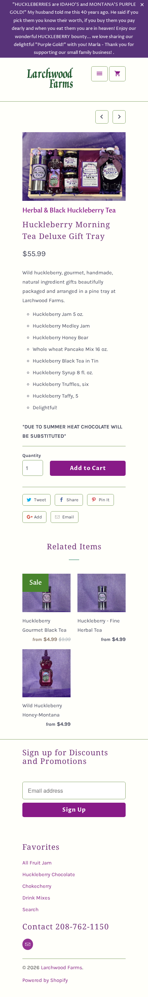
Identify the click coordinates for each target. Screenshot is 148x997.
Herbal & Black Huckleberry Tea (69, 210)
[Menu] (99, 73)
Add (38, 516)
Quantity (31, 455)
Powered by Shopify (45, 980)
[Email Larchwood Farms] (27, 944)
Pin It (104, 499)
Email (68, 516)
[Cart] (117, 73)
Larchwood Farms (61, 967)
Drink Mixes (36, 898)
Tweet (40, 499)
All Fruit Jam (37, 863)
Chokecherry (36, 886)
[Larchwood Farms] (49, 82)
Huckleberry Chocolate (48, 874)
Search (30, 909)
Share (72, 499)
